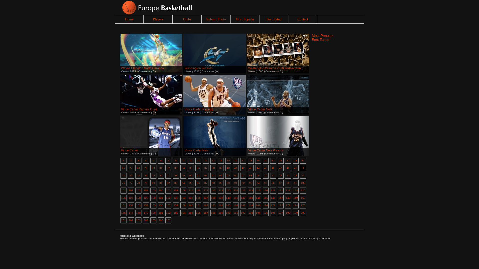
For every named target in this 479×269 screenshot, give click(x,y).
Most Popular (245, 19)
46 (273, 168)
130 (153, 198)
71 (273, 175)
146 (273, 198)
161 (198, 205)
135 (191, 198)
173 (288, 205)
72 (280, 175)
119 (258, 190)
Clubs (187, 19)
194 (258, 212)
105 (153, 190)
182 (168, 212)
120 (265, 190)
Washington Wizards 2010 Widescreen (274, 68)
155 (153, 205)
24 (295, 160)
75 (303, 175)
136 (198, 198)
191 (236, 212)
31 (160, 168)
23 (288, 160)
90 (228, 183)
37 (205, 168)
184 (183, 212)
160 (191, 205)
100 (303, 183)
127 (131, 198)
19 (258, 160)
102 (131, 190)
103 (138, 190)
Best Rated (273, 19)
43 (250, 168)
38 (213, 168)
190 (228, 212)
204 (146, 220)
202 (131, 220)
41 (235, 168)
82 (168, 183)
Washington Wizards (199, 68)
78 (138, 183)
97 (280, 183)
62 (205, 175)
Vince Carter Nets (260, 109)
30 (153, 168)
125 (303, 190)
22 (280, 160)
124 (295, 190)
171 (273, 205)
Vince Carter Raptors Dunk (139, 109)
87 (205, 183)
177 (131, 212)
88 (213, 183)
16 (235, 160)
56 (160, 175)
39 (220, 168)
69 (258, 175)
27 (130, 168)
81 (160, 183)
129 (146, 198)
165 (228, 205)
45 (265, 168)
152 (131, 205)
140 (228, 198)
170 (265, 205)
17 (243, 160)
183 (176, 212)
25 (303, 160)
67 (243, 175)
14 (220, 160)
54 (145, 175)
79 (145, 183)
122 (280, 190)
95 (265, 183)
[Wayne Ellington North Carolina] (151, 47)
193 (250, 212)
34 (183, 168)
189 (221, 212)
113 (213, 190)
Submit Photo (216, 19)
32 (168, 168)
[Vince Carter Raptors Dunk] (151, 88)
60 (190, 175)
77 (130, 183)
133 (176, 198)
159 (183, 205)
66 (235, 175)
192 (243, 212)
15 (228, 160)
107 (168, 190)
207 (168, 220)
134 (183, 198)
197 (280, 212)
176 (123, 212)
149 (295, 198)
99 (295, 183)
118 (251, 190)
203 (138, 220)
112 (206, 190)
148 (288, 198)
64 (220, 175)
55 (153, 175)
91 (235, 183)
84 (183, 183)
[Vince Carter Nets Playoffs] (278, 129)
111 (198, 190)
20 (265, 160)
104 (146, 190)
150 (303, 198)
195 (265, 212)
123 (288, 190)
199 (295, 212)
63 (213, 175)
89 (220, 183)
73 (288, 175)
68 (250, 175)
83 (175, 183)
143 (250, 198)
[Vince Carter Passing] (214, 88)
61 (198, 175)
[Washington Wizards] (214, 47)
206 (161, 220)
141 (236, 198)
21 (273, 160)
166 (236, 205)
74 (295, 175)
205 (153, 220)
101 (123, 190)
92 (243, 183)
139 (221, 198)
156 (161, 205)
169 (258, 205)
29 (145, 168)
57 (168, 175)
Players (158, 19)
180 (153, 212)
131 (161, 198)
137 (206, 198)
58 (175, 175)
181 (161, 212)
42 (243, 168)
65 (228, 175)
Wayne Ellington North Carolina (142, 68)
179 (146, 212)
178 (138, 212)
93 (250, 183)
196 (273, 212)
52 (130, 175)
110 (191, 190)
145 (265, 198)
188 (213, 212)
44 (258, 168)
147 (280, 198)
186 (198, 212)
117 (243, 190)
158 (176, 205)
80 (153, 183)
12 (205, 160)
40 (228, 168)
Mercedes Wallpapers (132, 235)
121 (273, 190)
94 (258, 183)
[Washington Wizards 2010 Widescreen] (278, 47)
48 (288, 168)
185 (191, 212)
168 (250, 205)
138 (213, 198)
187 (206, 212)
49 (295, 168)
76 (123, 183)
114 (221, 190)
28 (138, 168)
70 (265, 175)
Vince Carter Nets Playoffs (266, 150)
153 (138, 205)
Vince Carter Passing (199, 109)
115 (228, 190)
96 (273, 183)
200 (303, 212)
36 (198, 168)
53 (138, 175)
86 (198, 183)
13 (213, 160)
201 (123, 220)
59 (183, 175)
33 (175, 168)
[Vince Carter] (151, 129)
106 (161, 190)
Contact (302, 19)
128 (138, 198)
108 (176, 190)
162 (206, 205)
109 (183, 190)
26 (123, 168)
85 (190, 183)
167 (243, 205)
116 (236, 190)
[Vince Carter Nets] (278, 88)
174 (295, 205)
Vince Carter (129, 150)
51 (123, 175)
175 (303, 205)
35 (190, 168)
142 (243, 198)
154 (146, 205)
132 (168, 198)
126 (123, 198)
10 (190, 160)
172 (280, 205)
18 (250, 160)
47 (280, 168)
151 (123, 205)
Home (129, 19)
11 (198, 160)
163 (213, 205)
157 (168, 205)
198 (288, 212)
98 (288, 183)
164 (221, 205)
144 (258, 198)
